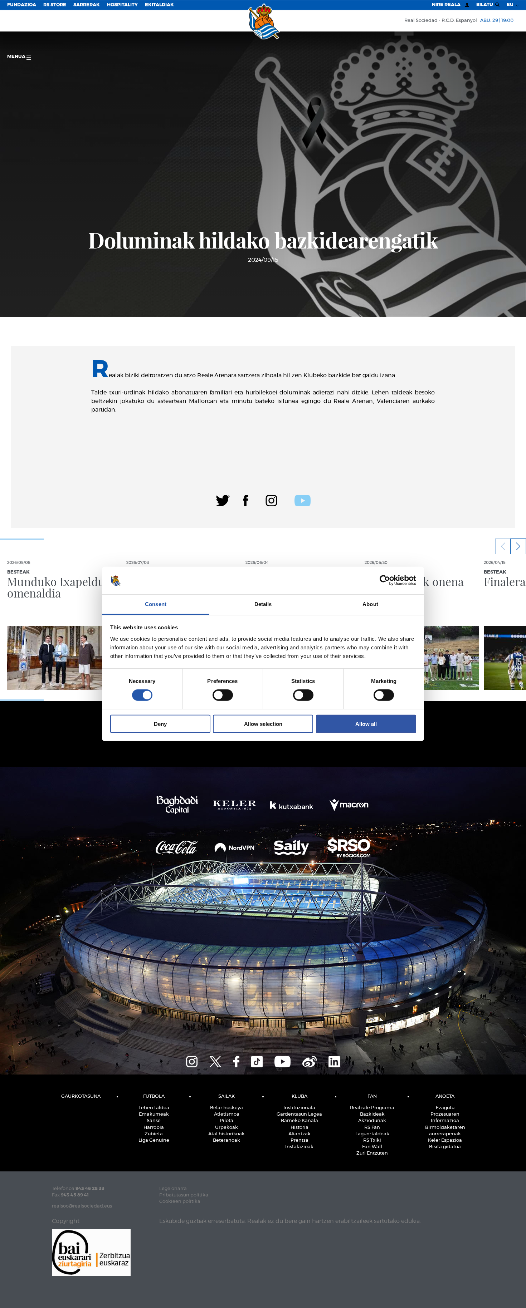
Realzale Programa (372, 1108)
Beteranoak (226, 1140)
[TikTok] (257, 1060)
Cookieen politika (179, 1201)
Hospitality (122, 5)
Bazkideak (372, 1114)
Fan (372, 1096)
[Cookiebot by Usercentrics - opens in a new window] (385, 580)
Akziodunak (372, 1120)
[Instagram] (271, 499)
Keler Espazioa (445, 1140)
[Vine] (309, 1060)
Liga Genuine (153, 1140)
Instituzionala (299, 1108)
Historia (299, 1127)
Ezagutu (445, 1108)
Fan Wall (372, 1147)
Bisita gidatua (445, 1147)
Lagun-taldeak (372, 1134)
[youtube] (302, 499)
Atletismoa (226, 1114)
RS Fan (372, 1127)
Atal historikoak (226, 1134)
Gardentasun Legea (299, 1114)
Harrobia (153, 1127)
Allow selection (263, 724)
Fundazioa (21, 5)
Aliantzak (299, 1134)
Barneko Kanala (299, 1120)
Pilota (226, 1120)
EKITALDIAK (159, 5)
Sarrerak (86, 5)
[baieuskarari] (91, 1251)
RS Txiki (372, 1140)
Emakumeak (154, 1114)
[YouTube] (282, 1060)
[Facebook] (245, 499)
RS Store (54, 5)
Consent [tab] (155, 604)
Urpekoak (226, 1127)
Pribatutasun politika (183, 1195)
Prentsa (299, 1140)
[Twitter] (223, 499)
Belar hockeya (226, 1108)
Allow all (366, 724)
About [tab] (370, 604)
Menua (16, 56)
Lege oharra (173, 1188)
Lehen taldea (153, 1108)
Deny (160, 724)
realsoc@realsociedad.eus (82, 1206)
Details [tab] (263, 604)
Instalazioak (299, 1147)
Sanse (154, 1120)
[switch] (223, 695)
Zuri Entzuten (372, 1153)
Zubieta (154, 1134)
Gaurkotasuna (81, 1096)
